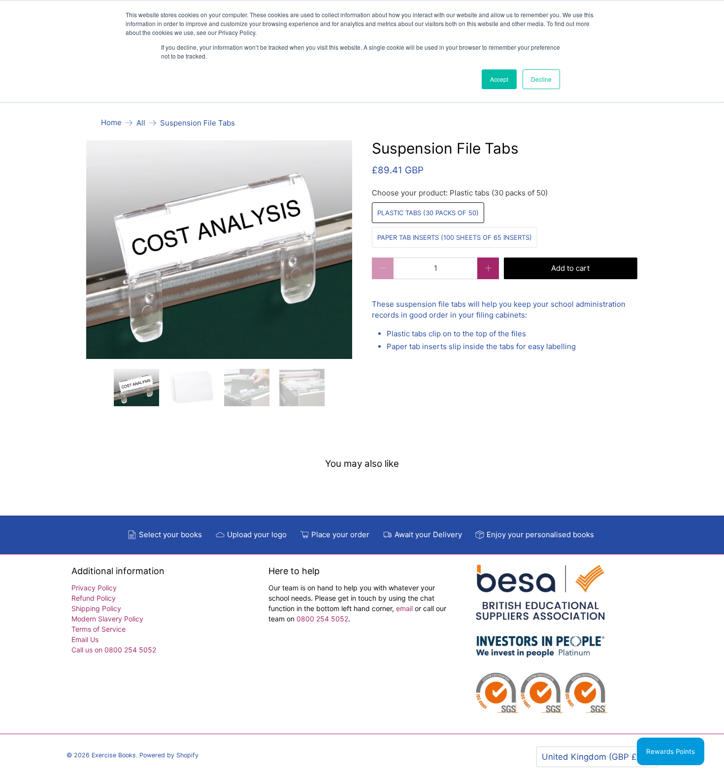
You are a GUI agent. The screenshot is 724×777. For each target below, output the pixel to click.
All (140, 123)
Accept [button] (499, 79)
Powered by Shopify (168, 755)
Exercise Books (114, 755)
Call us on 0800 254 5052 (113, 650)
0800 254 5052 (322, 619)
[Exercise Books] (540, 644)
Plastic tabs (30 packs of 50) (428, 213)
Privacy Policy (94, 587)
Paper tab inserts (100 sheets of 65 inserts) (454, 237)
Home (111, 122)
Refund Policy (93, 598)
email (405, 608)
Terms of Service (98, 629)
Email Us (85, 639)
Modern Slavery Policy (107, 619)
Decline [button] (541, 79)
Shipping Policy (96, 608)
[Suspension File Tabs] (219, 249)
